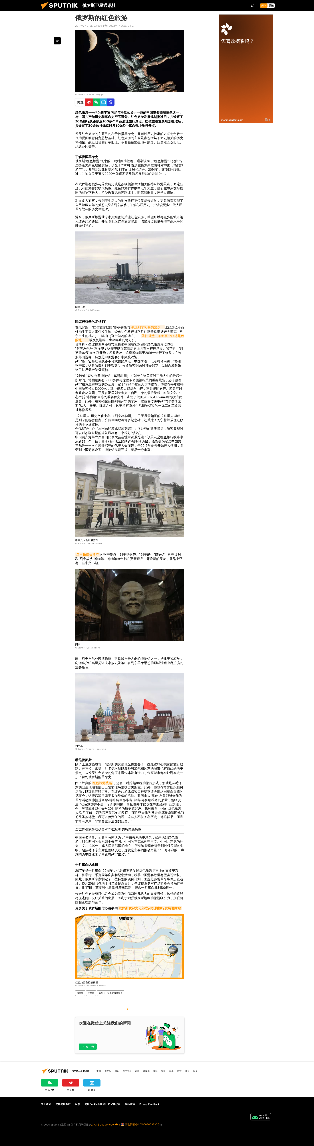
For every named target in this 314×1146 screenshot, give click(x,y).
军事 (171, 1071)
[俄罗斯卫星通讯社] (60, 10)
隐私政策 (130, 1104)
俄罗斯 (80, 993)
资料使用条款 (63, 1104)
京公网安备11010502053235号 (142, 1124)
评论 (137, 1071)
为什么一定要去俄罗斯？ (111, 993)
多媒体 (146, 1071)
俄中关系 (127, 1071)
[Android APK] (260, 1117)
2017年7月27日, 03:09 (87, 25)
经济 (163, 1071)
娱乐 (195, 1071)
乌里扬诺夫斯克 (87, 555)
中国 (98, 1071)
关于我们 (46, 1104)
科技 (179, 1071)
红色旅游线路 (102, 783)
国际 (117, 1071)
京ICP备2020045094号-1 (105, 1124)
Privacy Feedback (149, 1104)
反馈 (77, 1104)
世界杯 (91, 993)
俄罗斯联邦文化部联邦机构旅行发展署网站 (150, 908)
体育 (187, 1071)
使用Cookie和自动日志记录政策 (102, 1104)
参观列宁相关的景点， (147, 327)
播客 (155, 1071)
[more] (57, 40)
